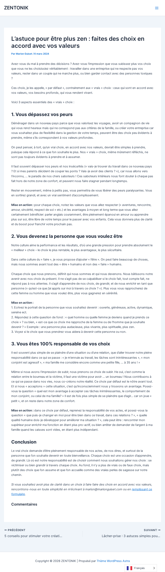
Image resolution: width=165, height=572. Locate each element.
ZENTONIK (16, 8)
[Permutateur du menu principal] (157, 8)
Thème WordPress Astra (113, 561)
